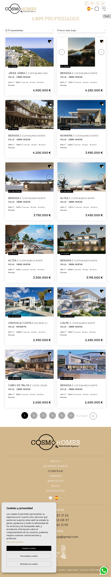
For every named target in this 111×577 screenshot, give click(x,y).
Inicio (55, 461)
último (82, 416)
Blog (55, 485)
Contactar (55, 490)
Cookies (62, 570)
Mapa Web (72, 570)
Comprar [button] (55, 471)
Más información (15, 542)
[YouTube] (97, 3)
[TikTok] (103, 3)
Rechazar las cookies (29, 564)
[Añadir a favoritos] (49, 41)
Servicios (56, 481)
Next (49, 52)
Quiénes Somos (55, 466)
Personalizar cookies (29, 556)
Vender (55, 476)
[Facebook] (86, 3)
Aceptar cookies (29, 548)
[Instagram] (92, 3)
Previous (10, 52)
